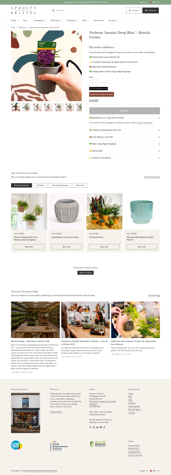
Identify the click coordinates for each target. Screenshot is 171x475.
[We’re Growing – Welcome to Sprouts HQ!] (35, 320)
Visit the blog (154, 295)
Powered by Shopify (49, 471)
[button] (124, 118)
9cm (93, 82)
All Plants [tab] (40, 185)
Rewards (131, 403)
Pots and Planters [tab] (21, 185)
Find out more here (145, 122)
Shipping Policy (134, 452)
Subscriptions (134, 406)
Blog (130, 397)
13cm (104, 82)
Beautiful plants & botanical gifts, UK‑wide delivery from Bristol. (85, 2)
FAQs (130, 400)
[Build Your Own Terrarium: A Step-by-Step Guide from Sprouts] (135, 320)
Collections (22, 27)
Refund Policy (133, 449)
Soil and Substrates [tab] (60, 185)
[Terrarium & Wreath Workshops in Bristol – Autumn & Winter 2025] (85, 320)
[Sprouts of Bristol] (23, 10)
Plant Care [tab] (80, 185)
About (130, 393)
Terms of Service (135, 455)
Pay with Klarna (134, 409)
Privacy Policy (134, 445)
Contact (131, 413)
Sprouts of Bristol (33, 471)
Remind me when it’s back (101, 94)
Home (13, 27)
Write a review (85, 272)
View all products (152, 177)
